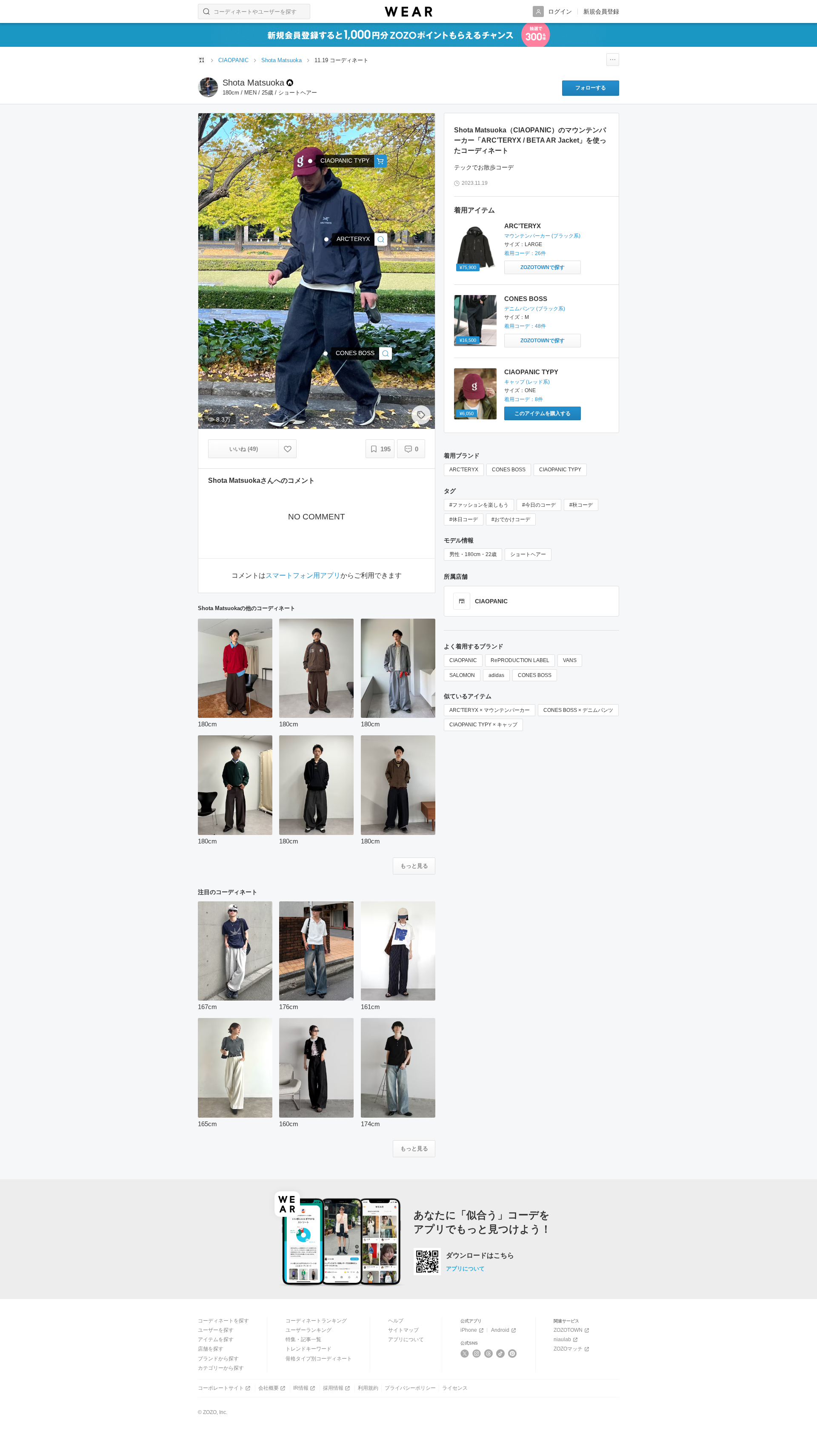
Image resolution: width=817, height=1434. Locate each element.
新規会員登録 (601, 11)
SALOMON (462, 675)
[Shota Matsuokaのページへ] (208, 87)
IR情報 (301, 1388)
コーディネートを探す (223, 1321)
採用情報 (333, 1388)
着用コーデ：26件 (525, 253)
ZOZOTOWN (568, 1330)
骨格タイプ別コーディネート (319, 1359)
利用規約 (368, 1388)
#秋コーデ (581, 505)
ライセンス (455, 1388)
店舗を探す (210, 1349)
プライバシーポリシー (410, 1388)
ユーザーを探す (216, 1330)
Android (500, 1330)
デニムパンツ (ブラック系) (534, 309)
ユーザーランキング (308, 1330)
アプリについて (465, 1268)
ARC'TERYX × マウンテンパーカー (489, 710)
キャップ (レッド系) (527, 382)
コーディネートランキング (316, 1321)
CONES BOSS (525, 298)
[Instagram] (476, 1353)
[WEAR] (408, 11)
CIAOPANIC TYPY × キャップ (483, 725)
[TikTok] (500, 1353)
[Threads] (488, 1353)
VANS (570, 660)
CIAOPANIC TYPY (531, 372)
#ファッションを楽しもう (478, 505)
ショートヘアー (528, 554)
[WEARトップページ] (202, 60)
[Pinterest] (512, 1353)
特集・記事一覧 (303, 1339)
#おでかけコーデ (510, 519)
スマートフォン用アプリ (303, 575)
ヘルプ (395, 1321)
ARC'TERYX (522, 225)
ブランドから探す (218, 1359)
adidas (496, 675)
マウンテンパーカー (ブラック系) (542, 236)
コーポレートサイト (221, 1388)
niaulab (562, 1339)
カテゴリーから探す (221, 1368)
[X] (464, 1353)
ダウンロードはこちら (480, 1255)
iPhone (468, 1330)
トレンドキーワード (308, 1349)
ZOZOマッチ (568, 1349)
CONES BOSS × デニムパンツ (578, 710)
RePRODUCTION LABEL (520, 660)
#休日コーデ (463, 519)
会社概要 (268, 1388)
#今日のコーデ (539, 505)
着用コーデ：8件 (523, 399)
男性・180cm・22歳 (473, 554)
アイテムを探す (216, 1339)
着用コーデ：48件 (525, 326)
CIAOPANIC (463, 660)
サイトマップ (403, 1330)
